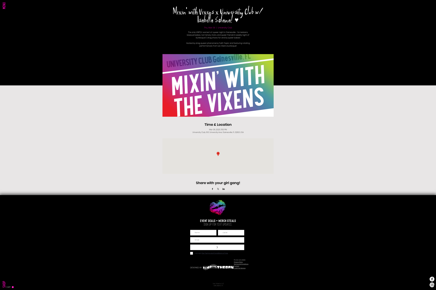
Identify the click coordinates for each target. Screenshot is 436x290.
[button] (4, 10)
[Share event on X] (218, 189)
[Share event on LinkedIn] (224, 189)
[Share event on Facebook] (212, 189)
